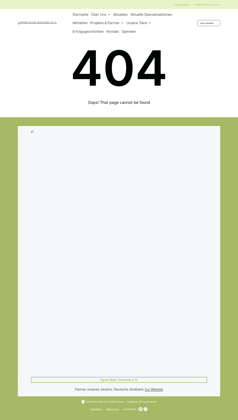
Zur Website (154, 389)
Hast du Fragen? (182, 4)
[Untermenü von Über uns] (109, 14)
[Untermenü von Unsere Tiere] (150, 23)
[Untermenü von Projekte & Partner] (122, 23)
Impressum (96, 409)
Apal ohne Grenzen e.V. (119, 380)
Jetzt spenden (207, 23)
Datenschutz (112, 409)
